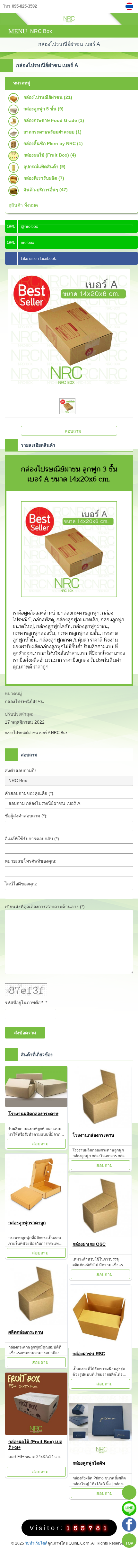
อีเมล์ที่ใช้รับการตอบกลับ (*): (32, 838)
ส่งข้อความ (25, 1032)
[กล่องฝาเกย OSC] (100, 1207)
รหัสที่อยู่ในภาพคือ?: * (26, 1002)
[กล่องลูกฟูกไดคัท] (100, 1426)
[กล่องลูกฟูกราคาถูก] (36, 1186)
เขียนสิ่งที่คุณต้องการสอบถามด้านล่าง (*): (45, 906)
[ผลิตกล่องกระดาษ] (36, 1295)
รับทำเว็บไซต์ (36, 1543)
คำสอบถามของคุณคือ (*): (30, 793)
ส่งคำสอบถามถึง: (21, 770)
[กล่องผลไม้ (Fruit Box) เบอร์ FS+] (36, 1405)
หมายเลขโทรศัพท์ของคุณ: (30, 861)
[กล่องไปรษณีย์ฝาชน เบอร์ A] (130, 6)
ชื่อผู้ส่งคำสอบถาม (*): (26, 815)
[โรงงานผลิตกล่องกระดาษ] (36, 1087)
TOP (129, 1543)
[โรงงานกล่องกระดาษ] (100, 1098)
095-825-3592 (24, 6)
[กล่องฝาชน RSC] (100, 1317)
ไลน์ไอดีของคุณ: (21, 883)
